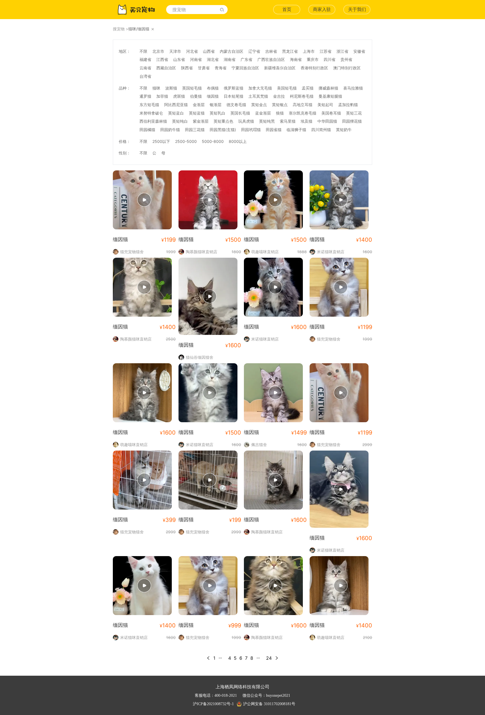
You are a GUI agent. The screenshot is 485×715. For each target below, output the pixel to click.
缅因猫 (213, 96)
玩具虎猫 (246, 121)
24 (269, 658)
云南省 (145, 67)
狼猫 (280, 113)
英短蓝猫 (197, 113)
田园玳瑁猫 (251, 129)
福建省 (145, 59)
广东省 (246, 59)
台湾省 (145, 76)
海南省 (296, 59)
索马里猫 (288, 121)
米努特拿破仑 (151, 113)
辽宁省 (254, 51)
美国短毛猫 (287, 88)
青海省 (221, 67)
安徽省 (359, 51)
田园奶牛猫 (170, 129)
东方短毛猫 (149, 104)
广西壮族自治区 (271, 59)
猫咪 (156, 88)
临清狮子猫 (296, 129)
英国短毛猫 (192, 88)
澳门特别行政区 (347, 67)
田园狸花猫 (352, 121)
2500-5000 (186, 141)
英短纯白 (180, 121)
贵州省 (346, 59)
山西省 (209, 51)
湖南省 (229, 59)
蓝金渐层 (263, 113)
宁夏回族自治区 (245, 67)
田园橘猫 (147, 129)
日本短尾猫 (233, 96)
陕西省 (187, 67)
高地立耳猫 (302, 104)
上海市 (309, 51)
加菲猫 (162, 96)
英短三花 (354, 113)
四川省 (329, 59)
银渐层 (215, 104)
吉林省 (271, 51)
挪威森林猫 (328, 88)
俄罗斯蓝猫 (233, 88)
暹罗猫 (145, 96)
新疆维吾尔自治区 (280, 67)
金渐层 (199, 104)
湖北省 (213, 59)
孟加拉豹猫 (348, 104)
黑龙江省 (290, 51)
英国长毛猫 (240, 113)
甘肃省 (204, 67)
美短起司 (325, 104)
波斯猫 (171, 88)
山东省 (179, 59)
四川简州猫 (321, 129)
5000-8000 (213, 141)
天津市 (175, 51)
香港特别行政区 (314, 67)
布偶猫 (213, 88)
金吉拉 (279, 96)
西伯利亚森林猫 (153, 121)
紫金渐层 (201, 121)
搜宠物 (119, 28)
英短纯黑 (267, 121)
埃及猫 (306, 121)
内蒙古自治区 (231, 51)
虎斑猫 (179, 96)
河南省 (196, 59)
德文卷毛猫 (236, 104)
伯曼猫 (196, 96)
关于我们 (357, 9)
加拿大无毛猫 (260, 88)
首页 (286, 9)
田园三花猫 (195, 129)
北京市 (158, 51)
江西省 (162, 59)
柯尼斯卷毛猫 (302, 96)
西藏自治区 (166, 67)
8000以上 (238, 141)
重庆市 (313, 59)
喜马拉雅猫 (353, 88)
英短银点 (280, 104)
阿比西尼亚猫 (176, 104)
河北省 (192, 51)
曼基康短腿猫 (330, 96)
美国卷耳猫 (331, 113)
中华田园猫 (327, 121)
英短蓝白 (176, 113)
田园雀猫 (274, 129)
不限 (143, 51)
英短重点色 (223, 121)
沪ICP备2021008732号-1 (213, 704)
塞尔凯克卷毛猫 (302, 113)
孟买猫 (308, 88)
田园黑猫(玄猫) (223, 129)
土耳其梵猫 (258, 96)
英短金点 (259, 104)
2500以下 (161, 141)
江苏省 (325, 51)
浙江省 (342, 51)
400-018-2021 (225, 695)
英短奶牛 (344, 129)
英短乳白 (217, 113)
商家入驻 (322, 9)
